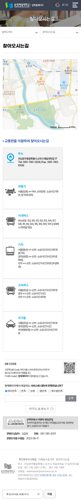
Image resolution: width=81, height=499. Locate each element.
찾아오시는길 (63, 459)
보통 (33, 390)
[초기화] (73, 101)
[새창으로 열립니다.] (40, 407)
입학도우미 (7, 32)
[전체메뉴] (75, 5)
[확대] (73, 87)
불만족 (43, 390)
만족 (23, 390)
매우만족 (12, 390)
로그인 (65, 4)
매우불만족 (57, 390)
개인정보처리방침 (28, 459)
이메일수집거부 (46, 459)
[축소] (73, 93)
